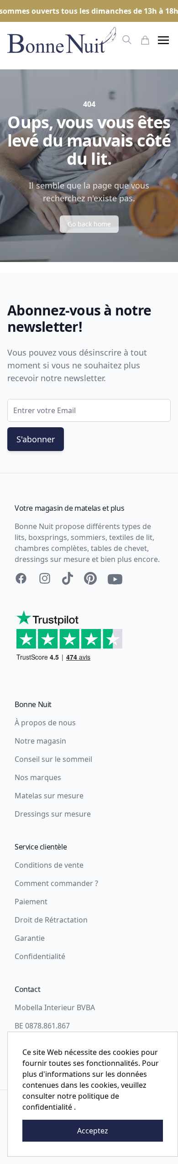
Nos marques (38, 777)
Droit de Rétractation (51, 920)
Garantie (30, 938)
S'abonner (35, 439)
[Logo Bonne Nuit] (61, 40)
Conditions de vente (49, 865)
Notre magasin (40, 741)
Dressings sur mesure (53, 814)
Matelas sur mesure (49, 796)
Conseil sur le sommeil (53, 759)
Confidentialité (40, 956)
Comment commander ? (56, 883)
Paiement (31, 902)
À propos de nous (45, 723)
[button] (163, 40)
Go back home (89, 224)
